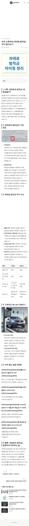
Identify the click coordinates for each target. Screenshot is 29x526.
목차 (4, 81)
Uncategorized (6, 38)
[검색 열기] (27, 2)
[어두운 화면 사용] (24, 2)
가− (22, 47)
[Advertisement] (14, 21)
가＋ (26, 47)
